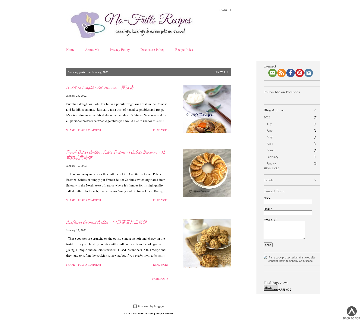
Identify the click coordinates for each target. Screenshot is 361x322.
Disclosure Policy (152, 49)
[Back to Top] (351, 313)
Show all (222, 72)
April (270, 143)
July (269, 124)
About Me (92, 49)
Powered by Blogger (150, 306)
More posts (160, 278)
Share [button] (70, 130)
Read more (160, 130)
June (269, 130)
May (270, 137)
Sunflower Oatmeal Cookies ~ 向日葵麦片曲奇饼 (106, 222)
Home (70, 49)
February (272, 156)
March (271, 150)
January (272, 163)
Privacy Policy (120, 49)
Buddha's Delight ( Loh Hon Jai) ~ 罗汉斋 (100, 87)
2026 (267, 117)
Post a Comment (89, 130)
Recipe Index (184, 49)
